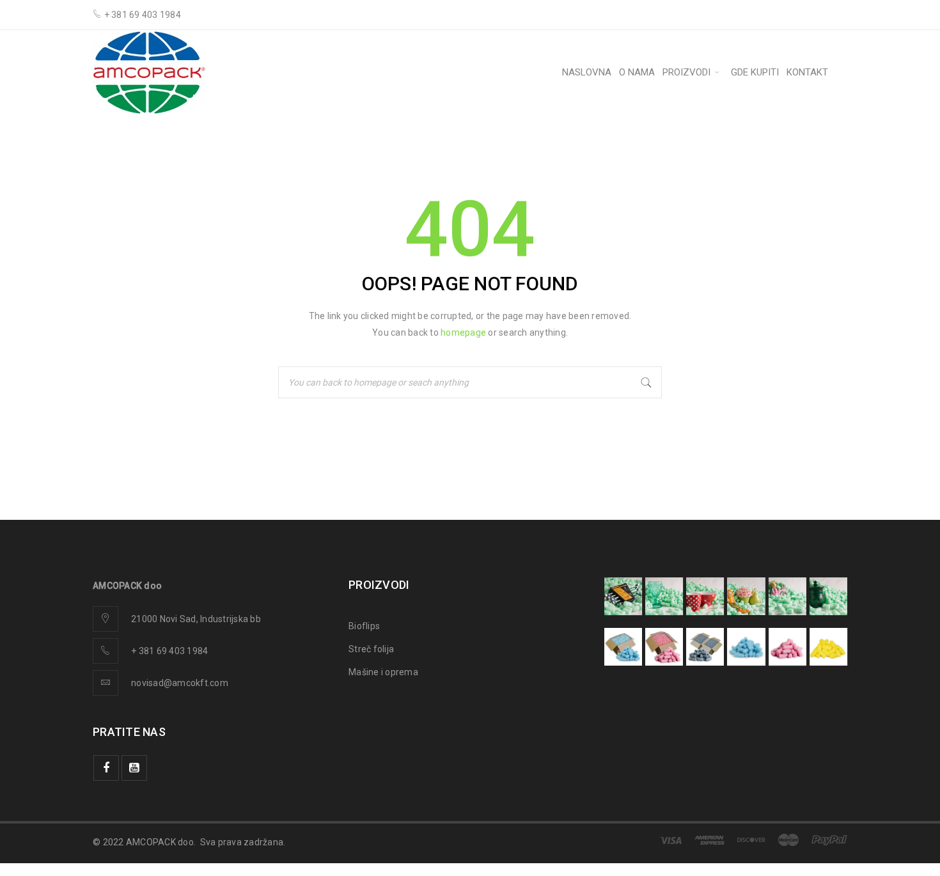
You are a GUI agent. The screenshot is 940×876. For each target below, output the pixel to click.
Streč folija (371, 649)
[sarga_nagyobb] (828, 647)
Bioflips (364, 626)
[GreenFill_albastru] (623, 647)
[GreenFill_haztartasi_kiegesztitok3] (705, 596)
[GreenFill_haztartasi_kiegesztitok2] (828, 596)
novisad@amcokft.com (179, 683)
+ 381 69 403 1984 (169, 651)
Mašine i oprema (383, 672)
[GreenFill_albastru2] (746, 647)
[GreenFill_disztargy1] (787, 596)
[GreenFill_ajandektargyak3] (746, 596)
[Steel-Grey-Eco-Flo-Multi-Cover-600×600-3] (705, 647)
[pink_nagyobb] (787, 647)
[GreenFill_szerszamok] (623, 596)
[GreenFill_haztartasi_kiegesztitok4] (664, 596)
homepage (463, 332)
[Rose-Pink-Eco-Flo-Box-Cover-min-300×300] (664, 647)
